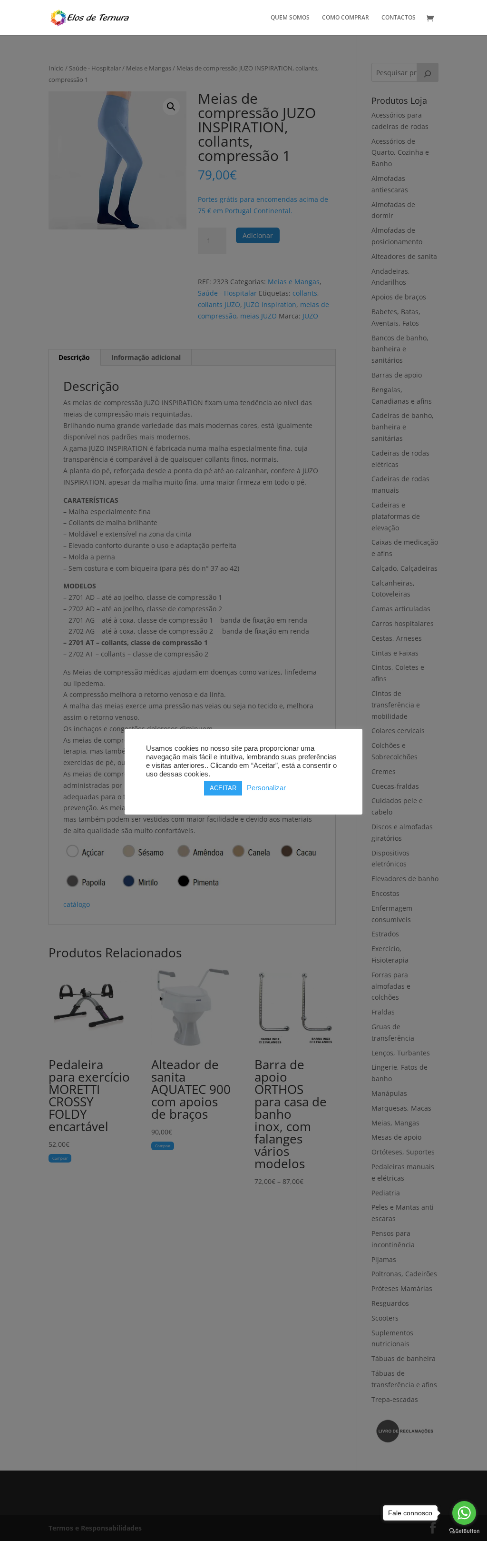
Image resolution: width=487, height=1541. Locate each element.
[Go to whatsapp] (464, 1513)
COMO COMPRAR (345, 17)
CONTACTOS (398, 17)
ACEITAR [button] (223, 788)
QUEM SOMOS (290, 17)
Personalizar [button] (266, 788)
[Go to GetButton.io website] (464, 1531)
